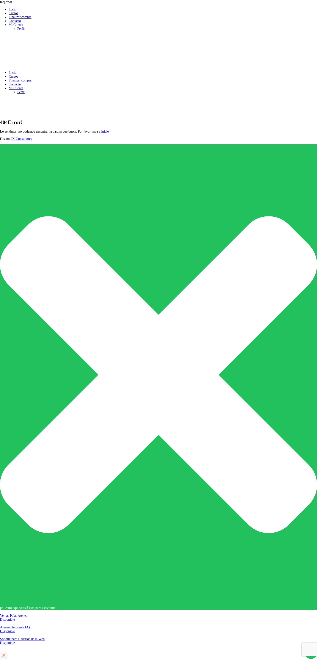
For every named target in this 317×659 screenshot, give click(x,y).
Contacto (15, 21)
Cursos (13, 13)
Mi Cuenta (16, 25)
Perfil (21, 28)
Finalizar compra (20, 17)
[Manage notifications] (3, 655)
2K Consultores (21, 139)
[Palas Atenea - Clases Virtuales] (32, 65)
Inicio (12, 9)
